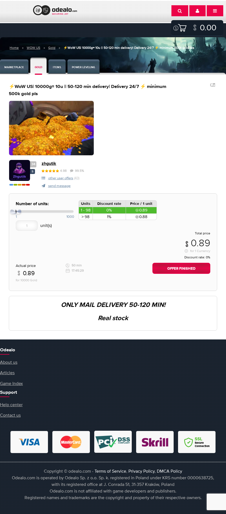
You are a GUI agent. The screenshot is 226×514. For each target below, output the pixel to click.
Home (14, 48)
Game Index (11, 383)
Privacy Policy (141, 471)
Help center (11, 404)
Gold (51, 48)
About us (8, 362)
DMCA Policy (169, 471)
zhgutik (49, 164)
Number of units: (32, 204)
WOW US (33, 48)
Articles (7, 372)
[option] (51, 128)
